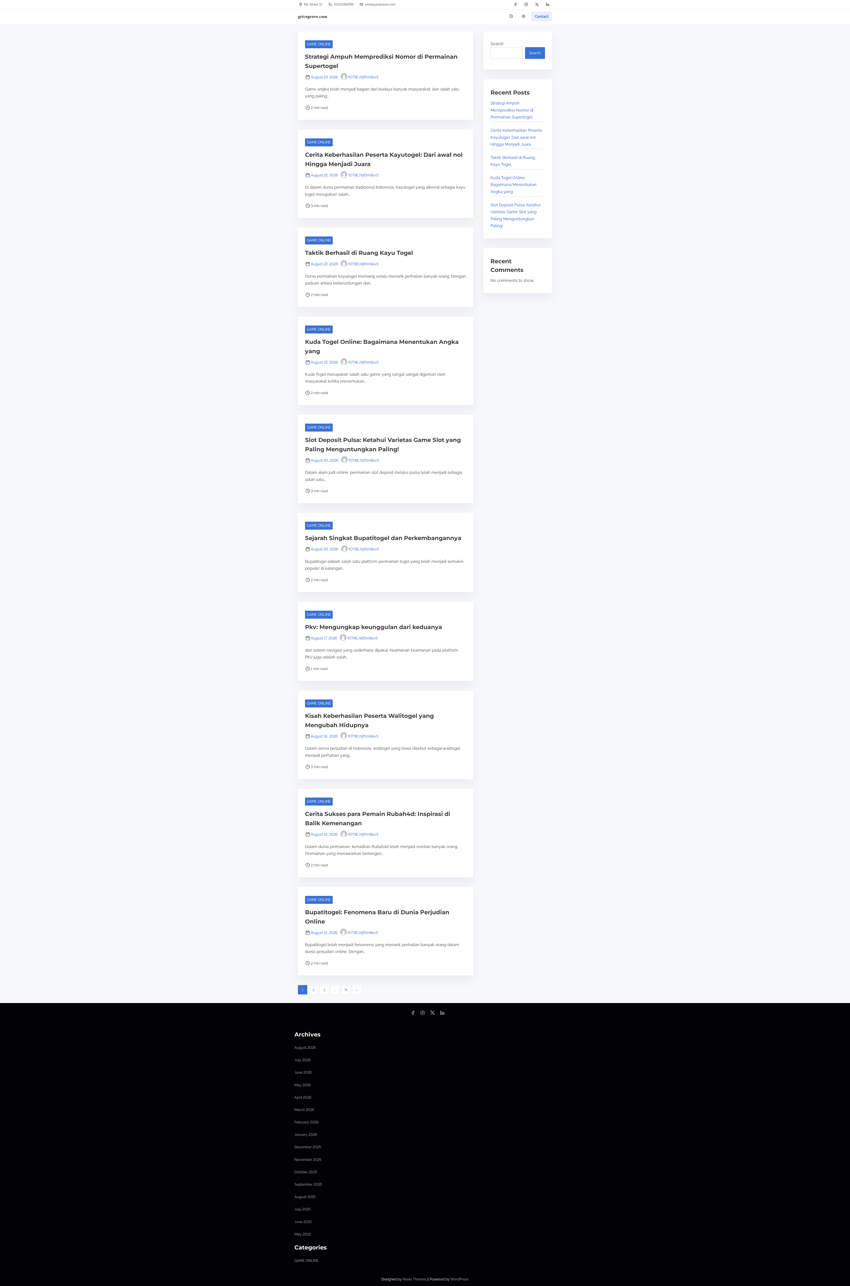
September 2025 (308, 1184)
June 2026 (303, 1072)
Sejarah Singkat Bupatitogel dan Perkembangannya (383, 538)
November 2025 (307, 1160)
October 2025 (305, 1172)
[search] (511, 17)
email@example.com (380, 4)
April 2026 (302, 1097)
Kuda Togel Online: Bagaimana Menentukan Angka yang (514, 184)
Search (497, 43)
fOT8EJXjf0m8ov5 (363, 77)
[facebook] (515, 4)
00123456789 (343, 4)
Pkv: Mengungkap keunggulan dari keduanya (373, 627)
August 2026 (305, 1048)
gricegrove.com (312, 16)
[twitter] (536, 4)
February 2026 (306, 1122)
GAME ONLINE (319, 44)
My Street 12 (312, 4)
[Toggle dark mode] (522, 17)
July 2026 (302, 1060)
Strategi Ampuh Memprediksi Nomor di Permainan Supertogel (512, 110)
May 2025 (302, 1234)
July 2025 (302, 1209)
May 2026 (302, 1085)
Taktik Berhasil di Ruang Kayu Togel (359, 252)
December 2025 (307, 1147)
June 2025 (303, 1222)
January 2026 (305, 1135)
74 (346, 990)
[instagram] (526, 4)
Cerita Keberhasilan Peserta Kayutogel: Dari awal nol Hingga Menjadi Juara (516, 137)
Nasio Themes (415, 1279)
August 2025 (305, 1197)
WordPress (459, 1279)
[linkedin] (547, 4)
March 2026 (304, 1110)
